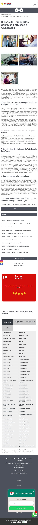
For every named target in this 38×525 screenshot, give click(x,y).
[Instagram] (17, 512)
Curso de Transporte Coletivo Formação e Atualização (15, 246)
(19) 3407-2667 (11, 204)
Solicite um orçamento (19, 209)
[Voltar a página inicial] (6, 4)
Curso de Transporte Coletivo (9, 239)
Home (19, 480)
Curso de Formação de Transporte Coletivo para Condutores (17, 236)
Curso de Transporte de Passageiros (11, 249)
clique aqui (19, 204)
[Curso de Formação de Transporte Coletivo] (10, 78)
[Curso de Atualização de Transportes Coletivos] (10, 59)
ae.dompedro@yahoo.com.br (19, 473)
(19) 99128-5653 (19, 265)
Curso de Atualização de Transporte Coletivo (13, 220)
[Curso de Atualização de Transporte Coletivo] (10, 41)
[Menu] (35, 3)
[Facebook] (20, 512)
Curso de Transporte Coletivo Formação (12, 243)
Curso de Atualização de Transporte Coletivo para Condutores (17, 224)
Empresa (19, 485)
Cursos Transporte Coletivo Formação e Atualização (15, 252)
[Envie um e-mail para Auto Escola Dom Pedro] (21, 10)
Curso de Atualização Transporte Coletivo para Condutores (16, 230)
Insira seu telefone (21, 499)
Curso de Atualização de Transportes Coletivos (13, 227)
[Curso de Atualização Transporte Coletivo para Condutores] (28, 59)
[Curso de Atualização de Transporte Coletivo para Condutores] (28, 41)
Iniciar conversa (21, 508)
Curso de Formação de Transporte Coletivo (12, 233)
